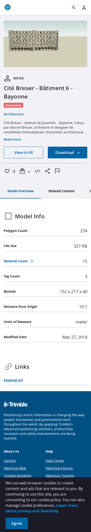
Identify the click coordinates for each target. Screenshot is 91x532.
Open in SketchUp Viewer (45, 43)
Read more (12, 139)
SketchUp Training (60, 475)
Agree (16, 523)
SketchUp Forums (59, 468)
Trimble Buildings (18, 475)
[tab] (20, 191)
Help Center (55, 460)
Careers (10, 460)
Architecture (14, 114)
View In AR (23, 152)
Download (65, 152)
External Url (13, 380)
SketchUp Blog (15, 468)
